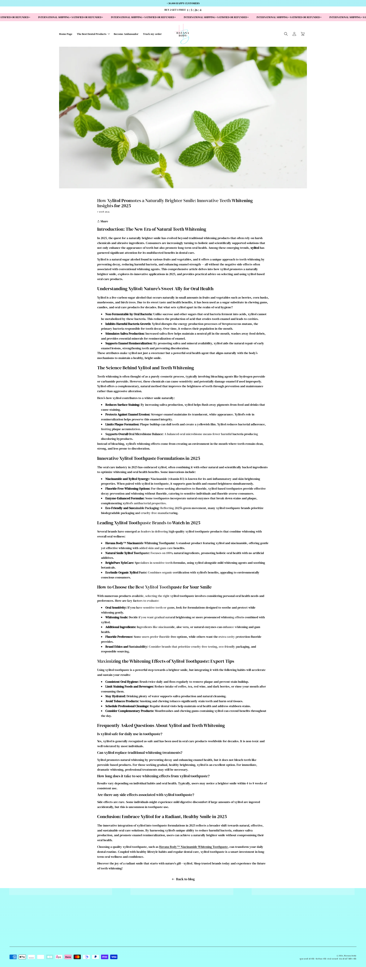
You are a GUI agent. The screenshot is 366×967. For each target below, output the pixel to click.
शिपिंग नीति (352, 959)
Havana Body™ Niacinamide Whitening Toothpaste (193, 847)
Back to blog (185, 879)
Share (104, 221)
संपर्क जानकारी (332, 959)
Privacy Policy (139, 942)
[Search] (286, 34)
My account (139, 956)
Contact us (139, 922)
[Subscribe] (335, 925)
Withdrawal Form (139, 932)
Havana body (350, 955)
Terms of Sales (139, 937)
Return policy (139, 947)
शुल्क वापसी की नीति (307, 959)
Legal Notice (139, 951)
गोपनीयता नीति (321, 959)
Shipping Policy (139, 927)
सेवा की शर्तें (343, 959)
